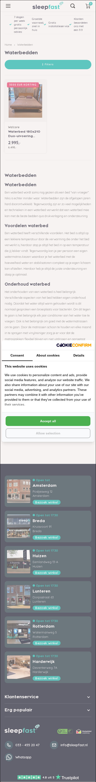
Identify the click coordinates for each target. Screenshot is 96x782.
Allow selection (48, 433)
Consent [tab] (17, 355)
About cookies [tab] (48, 355)
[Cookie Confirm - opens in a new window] (73, 345)
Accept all (48, 421)
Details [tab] (78, 355)
